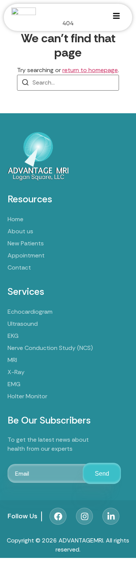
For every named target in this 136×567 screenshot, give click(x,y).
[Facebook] (57, 516)
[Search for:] (68, 83)
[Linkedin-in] (110, 516)
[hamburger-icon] (116, 17)
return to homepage (90, 70)
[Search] (25, 83)
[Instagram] (84, 516)
